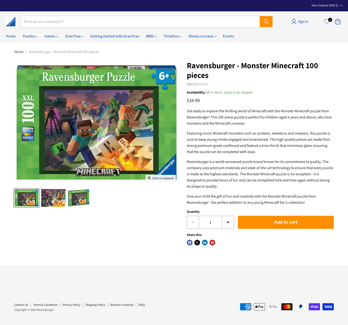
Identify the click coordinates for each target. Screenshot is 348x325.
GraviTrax (73, 36)
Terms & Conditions (45, 305)
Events (228, 36)
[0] (326, 21)
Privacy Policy (71, 305)
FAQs (141, 305)
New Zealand (325, 5)
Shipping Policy (95, 305)
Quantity (193, 211)
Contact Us (21, 305)
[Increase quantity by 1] (228, 222)
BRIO (150, 36)
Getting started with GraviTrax (114, 36)
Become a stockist (121, 305)
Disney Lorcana (201, 36)
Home (11, 36)
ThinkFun (172, 36)
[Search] (266, 21)
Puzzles (29, 36)
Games (50, 36)
